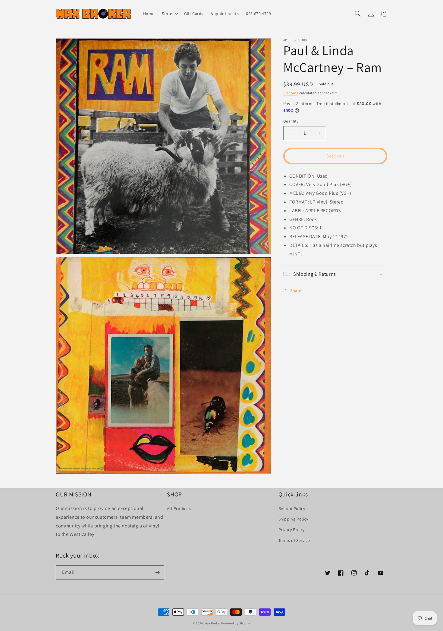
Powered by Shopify (235, 623)
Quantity (290, 121)
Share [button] (295, 290)
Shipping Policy (293, 519)
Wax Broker (213, 623)
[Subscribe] (157, 572)
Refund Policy (291, 508)
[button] (169, 13)
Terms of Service (294, 540)
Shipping (291, 93)
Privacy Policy (291, 529)
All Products (179, 508)
